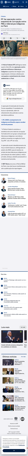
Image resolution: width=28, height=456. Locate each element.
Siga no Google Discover (15, 98)
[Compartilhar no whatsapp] (4, 38)
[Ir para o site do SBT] (22, 419)
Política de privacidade (14, 426)
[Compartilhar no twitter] (17, 38)
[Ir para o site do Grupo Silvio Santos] (12, 419)
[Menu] (26, 2)
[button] (12, 340)
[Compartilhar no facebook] (11, 38)
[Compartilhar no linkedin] (24, 38)
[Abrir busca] (23, 2)
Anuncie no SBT (14, 423)
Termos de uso (14, 428)
